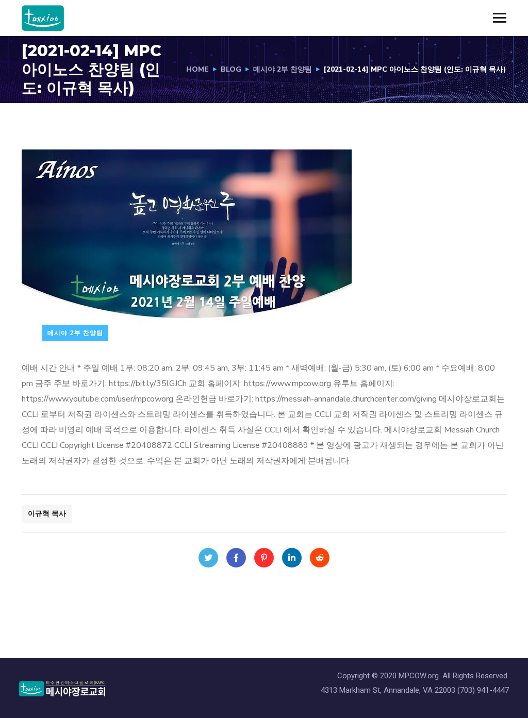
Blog (231, 69)
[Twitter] (208, 557)
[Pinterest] (264, 557)
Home (197, 69)
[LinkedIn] (292, 557)
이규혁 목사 (47, 514)
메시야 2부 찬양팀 (282, 69)
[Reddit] (319, 557)
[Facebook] (236, 557)
